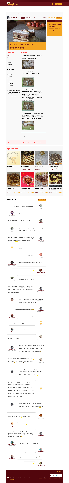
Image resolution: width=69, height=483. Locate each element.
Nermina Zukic (12, 302)
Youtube (50, 477)
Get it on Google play (59, 475)
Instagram (55, 477)
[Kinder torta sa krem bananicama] (33, 64)
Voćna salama (13, 161)
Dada (41, 324)
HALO (13, 479)
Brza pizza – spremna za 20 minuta (55, 33)
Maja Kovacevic (41, 256)
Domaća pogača (52, 30)
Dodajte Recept (58, 4)
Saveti (33, 4)
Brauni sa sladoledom (53, 32)
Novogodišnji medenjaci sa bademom (55, 182)
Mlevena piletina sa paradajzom (55, 24)
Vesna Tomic (12, 214)
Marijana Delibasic (12, 264)
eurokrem (31, 142)
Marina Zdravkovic (41, 465)
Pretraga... (52, 4)
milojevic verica (41, 417)
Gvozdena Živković (41, 272)
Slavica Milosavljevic (41, 338)
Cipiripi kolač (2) (41, 182)
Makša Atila (41, 222)
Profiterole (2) (13, 182)
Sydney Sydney (41, 207)
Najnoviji (50, 20)
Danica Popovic (41, 390)
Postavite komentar (42, 199)
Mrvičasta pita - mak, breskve (54, 28)
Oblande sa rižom (55, 161)
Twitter (45, 477)
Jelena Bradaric (12, 230)
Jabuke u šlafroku (27, 182)
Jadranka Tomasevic (12, 444)
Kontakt (29, 477)
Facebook (40, 477)
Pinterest (60, 477)
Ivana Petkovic (12, 317)
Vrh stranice (59, 471)
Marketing (25, 477)
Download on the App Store (53, 475)
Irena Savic (12, 249)
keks (21, 142)
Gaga (12, 426)
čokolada (15, 142)
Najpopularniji (58, 20)
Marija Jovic (12, 279)
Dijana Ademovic (41, 451)
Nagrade (47, 4)
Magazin (40, 4)
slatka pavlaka (38, 142)
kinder (26, 142)
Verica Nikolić (12, 458)
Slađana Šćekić (16, 17)
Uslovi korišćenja (20, 477)
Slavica (12, 331)
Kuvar (21, 4)
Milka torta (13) (41, 161)
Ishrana (27, 4)
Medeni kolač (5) (27, 161)
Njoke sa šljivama (52, 26)
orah (10, 142)
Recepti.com (12, 4)
